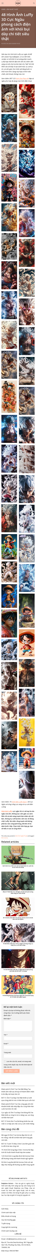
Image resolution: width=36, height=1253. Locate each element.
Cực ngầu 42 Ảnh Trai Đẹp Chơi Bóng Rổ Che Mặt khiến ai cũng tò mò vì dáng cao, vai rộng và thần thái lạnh (17, 1115)
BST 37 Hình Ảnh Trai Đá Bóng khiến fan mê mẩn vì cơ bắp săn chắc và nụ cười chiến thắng (17, 1122)
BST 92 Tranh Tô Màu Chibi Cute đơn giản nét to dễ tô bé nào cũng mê (17, 1145)
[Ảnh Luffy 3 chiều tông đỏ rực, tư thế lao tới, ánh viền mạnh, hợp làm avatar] (27, 101)
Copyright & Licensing (9, 1227)
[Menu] (2, 3)
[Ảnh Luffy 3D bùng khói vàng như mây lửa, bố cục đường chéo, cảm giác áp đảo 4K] (9, 217)
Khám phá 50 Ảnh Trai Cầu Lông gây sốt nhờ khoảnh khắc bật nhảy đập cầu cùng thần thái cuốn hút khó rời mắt (17, 1106)
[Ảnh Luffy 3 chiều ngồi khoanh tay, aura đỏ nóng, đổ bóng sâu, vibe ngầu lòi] (27, 253)
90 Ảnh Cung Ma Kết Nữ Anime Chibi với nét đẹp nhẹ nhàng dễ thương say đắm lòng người (17, 1163)
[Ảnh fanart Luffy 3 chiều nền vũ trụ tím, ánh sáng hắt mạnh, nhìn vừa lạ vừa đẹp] (27, 223)
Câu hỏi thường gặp (8, 1220)
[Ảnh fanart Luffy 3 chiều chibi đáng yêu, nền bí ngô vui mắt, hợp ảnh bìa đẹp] (27, 134)
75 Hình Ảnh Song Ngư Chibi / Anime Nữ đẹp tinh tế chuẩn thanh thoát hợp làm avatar (17, 1151)
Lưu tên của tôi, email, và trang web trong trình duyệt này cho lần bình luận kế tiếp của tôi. (18, 1064)
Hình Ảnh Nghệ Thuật (21, 836)
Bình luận (7, 1018)
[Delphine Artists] (18, 3)
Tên (5, 1035)
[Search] (34, 3)
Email (6, 1043)
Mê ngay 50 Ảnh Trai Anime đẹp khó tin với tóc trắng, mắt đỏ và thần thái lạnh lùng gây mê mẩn (16, 1137)
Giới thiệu (4, 1209)
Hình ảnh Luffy (6, 811)
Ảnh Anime (4, 838)
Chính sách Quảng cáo (9, 1231)
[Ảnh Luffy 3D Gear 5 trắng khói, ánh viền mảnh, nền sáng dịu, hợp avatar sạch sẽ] (9, 335)
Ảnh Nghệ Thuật (12, 9)
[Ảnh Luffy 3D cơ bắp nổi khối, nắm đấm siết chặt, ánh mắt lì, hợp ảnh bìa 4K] (9, 275)
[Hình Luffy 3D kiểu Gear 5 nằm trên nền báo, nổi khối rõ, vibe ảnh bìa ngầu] (9, 98)
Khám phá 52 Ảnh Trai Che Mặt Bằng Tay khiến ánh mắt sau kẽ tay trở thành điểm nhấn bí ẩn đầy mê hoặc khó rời (17, 1091)
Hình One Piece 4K (22, 78)
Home (3, 9)
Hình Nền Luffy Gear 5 (19, 802)
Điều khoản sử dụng (8, 1216)
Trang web (7, 1052)
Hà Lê (18, 43)
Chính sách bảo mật (8, 1212)
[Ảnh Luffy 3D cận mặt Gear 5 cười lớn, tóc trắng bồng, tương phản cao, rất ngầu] (9, 158)
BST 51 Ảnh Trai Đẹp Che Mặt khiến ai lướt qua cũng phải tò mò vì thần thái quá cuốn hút (18, 1099)
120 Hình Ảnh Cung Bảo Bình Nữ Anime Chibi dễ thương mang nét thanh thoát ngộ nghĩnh (17, 1157)
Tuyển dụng (5, 1223)
